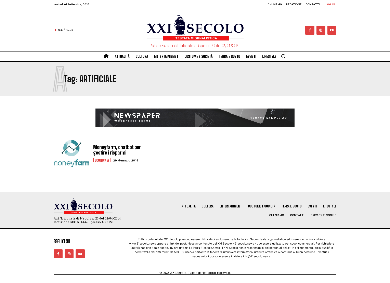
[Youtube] (331, 30)
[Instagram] (320, 30)
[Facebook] (309, 30)
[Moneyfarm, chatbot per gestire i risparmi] (71, 153)
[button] (283, 56)
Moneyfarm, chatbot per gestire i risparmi (117, 149)
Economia (102, 160)
